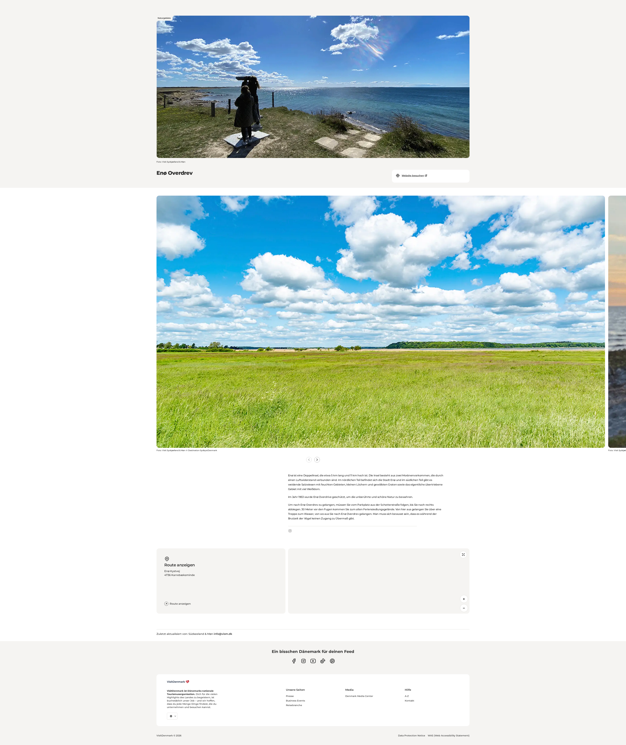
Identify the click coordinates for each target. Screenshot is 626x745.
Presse (290, 696)
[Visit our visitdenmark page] (313, 661)
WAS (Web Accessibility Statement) (449, 735)
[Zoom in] (464, 599)
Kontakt (409, 700)
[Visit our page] (303, 661)
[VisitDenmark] (178, 681)
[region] (379, 581)
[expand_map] (463, 554)
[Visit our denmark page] (294, 661)
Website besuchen (413, 175)
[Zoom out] (464, 608)
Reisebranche (294, 705)
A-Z (407, 696)
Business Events (295, 700)
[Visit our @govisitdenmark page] (323, 661)
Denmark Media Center (359, 696)
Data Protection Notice (411, 735)
